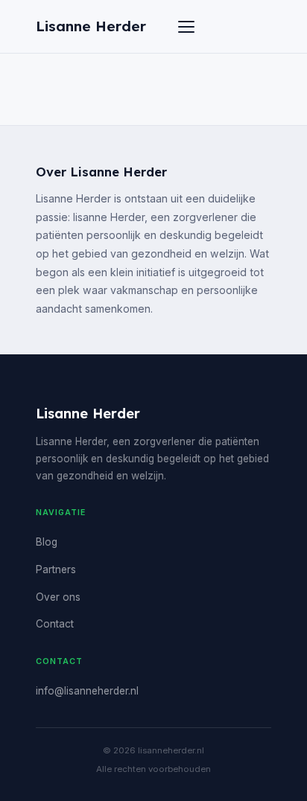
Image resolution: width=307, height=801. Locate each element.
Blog (46, 542)
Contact (55, 624)
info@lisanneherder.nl (87, 691)
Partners (56, 569)
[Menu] (186, 27)
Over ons (58, 597)
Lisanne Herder (91, 26)
